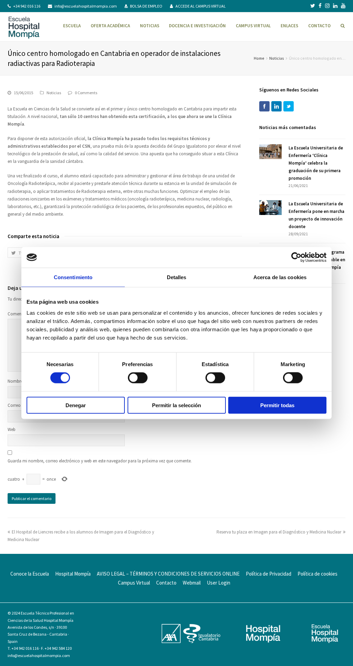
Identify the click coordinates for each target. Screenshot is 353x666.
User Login (218, 582)
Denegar (75, 405)
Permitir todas (277, 405)
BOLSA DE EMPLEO (146, 6)
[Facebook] (320, 6)
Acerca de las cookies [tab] (279, 277)
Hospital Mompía (73, 573)
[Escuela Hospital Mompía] (24, 26)
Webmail (192, 582)
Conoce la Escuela (29, 573)
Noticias (276, 58)
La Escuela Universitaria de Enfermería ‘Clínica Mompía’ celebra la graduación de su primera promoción (316, 163)
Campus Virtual (134, 582)
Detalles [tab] (176, 277)
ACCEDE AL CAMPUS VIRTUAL (200, 6)
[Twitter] (312, 6)
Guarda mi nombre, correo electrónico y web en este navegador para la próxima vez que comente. (100, 461)
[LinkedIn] (335, 6)
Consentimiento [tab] (73, 277)
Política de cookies (317, 573)
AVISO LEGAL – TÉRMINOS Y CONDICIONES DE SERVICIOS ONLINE (168, 573)
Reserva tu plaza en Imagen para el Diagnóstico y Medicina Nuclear (278, 532)
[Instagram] (327, 6)
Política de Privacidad (268, 573)
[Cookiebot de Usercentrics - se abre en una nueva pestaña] (296, 257)
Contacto (166, 582)
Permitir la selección (176, 405)
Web (12, 429)
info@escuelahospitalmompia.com (85, 6)
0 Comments (86, 92)
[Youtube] (343, 6)
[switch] (138, 377)
